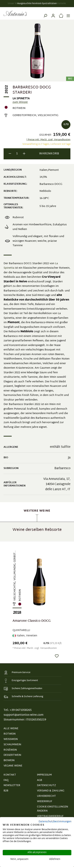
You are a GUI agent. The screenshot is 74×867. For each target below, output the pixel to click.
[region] (37, 602)
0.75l (66, 124)
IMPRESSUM (44, 775)
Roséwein (10, 750)
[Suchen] (45, 13)
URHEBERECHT (46, 796)
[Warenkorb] (60, 13)
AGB (39, 780)
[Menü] (68, 13)
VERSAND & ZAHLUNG (50, 791)
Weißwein (11, 739)
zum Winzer (20, 102)
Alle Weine (11, 728)
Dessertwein (12, 755)
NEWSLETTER (12, 785)
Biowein (9, 760)
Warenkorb (49, 153)
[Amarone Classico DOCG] (39, 582)
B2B (6, 791)
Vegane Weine (13, 766)
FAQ (6, 780)
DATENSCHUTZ (46, 785)
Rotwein (10, 734)
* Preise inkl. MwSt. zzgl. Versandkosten (48, 140)
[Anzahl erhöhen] (24, 153)
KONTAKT (10, 775)
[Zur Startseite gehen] (15, 13)
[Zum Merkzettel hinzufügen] (57, 656)
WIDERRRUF (44, 801)
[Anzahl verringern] (10, 153)
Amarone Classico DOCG (32, 621)
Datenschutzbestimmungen (55, 821)
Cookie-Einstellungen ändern (52, 809)
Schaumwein (12, 744)
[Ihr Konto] (53, 13)
